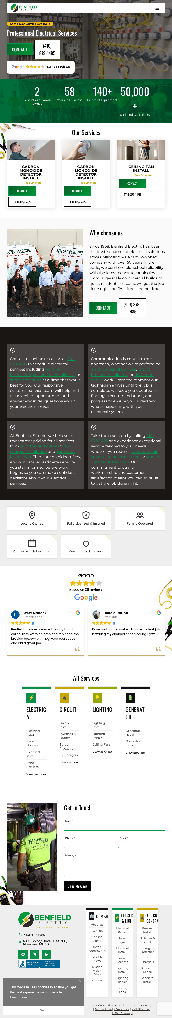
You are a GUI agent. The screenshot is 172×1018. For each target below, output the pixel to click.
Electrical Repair (33, 733)
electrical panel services (113, 369)
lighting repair (144, 451)
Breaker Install (65, 725)
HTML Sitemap (122, 1013)
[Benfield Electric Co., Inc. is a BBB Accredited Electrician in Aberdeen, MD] (39, 968)
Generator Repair (133, 733)
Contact (97, 930)
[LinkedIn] (46, 954)
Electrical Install (33, 754)
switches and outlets (39, 446)
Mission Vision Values (97, 970)
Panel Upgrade (32, 743)
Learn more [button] (18, 997)
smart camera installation (115, 457)
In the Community (97, 948)
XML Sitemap (141, 1009)
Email (123, 837)
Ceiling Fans (102, 744)
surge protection (25, 380)
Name (69, 820)
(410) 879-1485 (34, 934)
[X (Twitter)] (34, 954)
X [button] (80, 981)
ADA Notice (121, 1009)
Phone (70, 837)
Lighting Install (99, 725)
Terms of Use (103, 1009)
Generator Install (133, 743)
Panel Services (32, 765)
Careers (97, 980)
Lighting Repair (99, 736)
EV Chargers (69, 755)
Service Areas (97, 938)
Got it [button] (44, 1010)
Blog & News (97, 958)
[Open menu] (157, 8)
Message (71, 855)
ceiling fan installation (54, 374)
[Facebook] (23, 954)
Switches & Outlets (68, 736)
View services (36, 774)
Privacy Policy (142, 1005)
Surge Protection (67, 746)
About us (97, 924)
